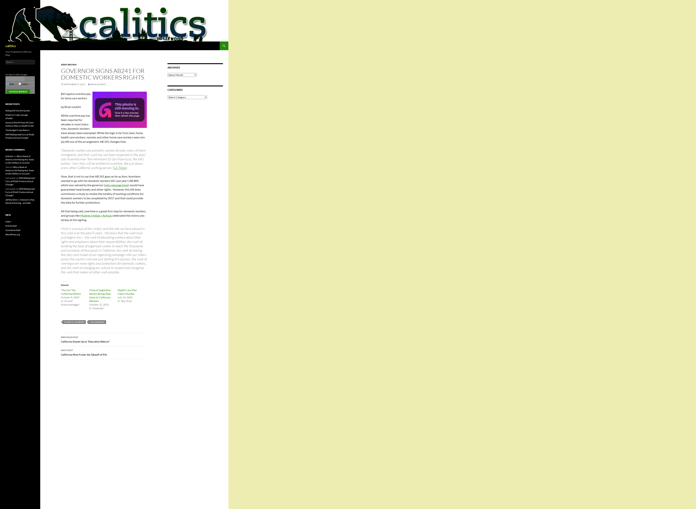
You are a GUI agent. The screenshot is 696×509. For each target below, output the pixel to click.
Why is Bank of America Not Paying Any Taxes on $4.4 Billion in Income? (19, 159)
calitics (10, 46)
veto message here (116, 185)
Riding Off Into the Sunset (17, 110)
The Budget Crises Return (17, 130)
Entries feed (11, 225)
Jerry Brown (68, 64)
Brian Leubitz (98, 84)
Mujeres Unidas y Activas (96, 215)
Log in (8, 221)
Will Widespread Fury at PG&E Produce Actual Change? (20, 181)
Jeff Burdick (11, 199)
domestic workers (74, 322)
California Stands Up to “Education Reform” (85, 339)
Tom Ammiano (97, 322)
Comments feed (12, 230)
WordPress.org (12, 234)
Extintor (9, 156)
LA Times (120, 168)
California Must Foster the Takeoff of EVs (84, 352)
